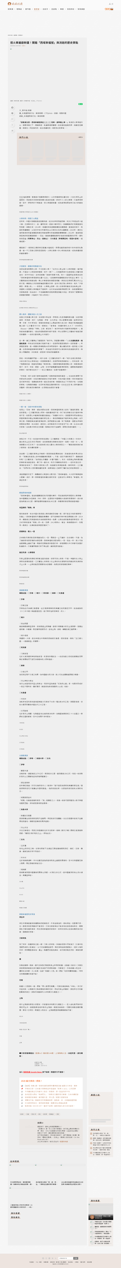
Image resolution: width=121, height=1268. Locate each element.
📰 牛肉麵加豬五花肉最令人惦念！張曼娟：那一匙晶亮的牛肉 (45, 1091)
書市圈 (28, 9)
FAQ (37, 1262)
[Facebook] (12, 108)
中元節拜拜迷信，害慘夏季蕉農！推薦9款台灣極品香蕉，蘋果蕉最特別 (21, 1184)
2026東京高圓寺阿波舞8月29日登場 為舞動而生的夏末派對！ (72, 1183)
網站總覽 (89, 1262)
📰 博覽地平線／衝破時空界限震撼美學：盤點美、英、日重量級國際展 (49, 1100)
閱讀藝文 (20, 35)
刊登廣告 (31, 1262)
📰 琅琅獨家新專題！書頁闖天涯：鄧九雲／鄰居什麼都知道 (44, 1097)
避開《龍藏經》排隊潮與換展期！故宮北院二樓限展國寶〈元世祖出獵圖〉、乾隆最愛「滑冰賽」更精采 (102, 1139)
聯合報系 (70, 1262)
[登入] (110, 4)
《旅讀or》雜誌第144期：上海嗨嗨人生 (50, 1053)
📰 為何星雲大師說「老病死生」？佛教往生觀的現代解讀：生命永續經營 (49, 1094)
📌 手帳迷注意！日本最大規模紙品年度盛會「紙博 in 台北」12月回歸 (48, 1088)
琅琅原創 (70, 9)
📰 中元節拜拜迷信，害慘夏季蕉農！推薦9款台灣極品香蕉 (44, 1103)
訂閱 (75, 1258)
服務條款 (52, 1262)
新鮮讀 (10, 9)
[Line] (12, 113)
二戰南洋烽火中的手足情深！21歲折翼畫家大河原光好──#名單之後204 (21, 1207)
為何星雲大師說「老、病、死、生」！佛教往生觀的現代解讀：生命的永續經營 (47, 1184)
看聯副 (19, 9)
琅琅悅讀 (10, 35)
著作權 (57, 1262)
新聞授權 (46, 1262)
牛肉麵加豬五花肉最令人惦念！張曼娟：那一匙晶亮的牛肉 (102, 1153)
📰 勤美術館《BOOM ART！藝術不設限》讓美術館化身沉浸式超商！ (48, 1106)
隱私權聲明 (63, 1262)
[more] (80, 137)
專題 (62, 9)
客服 (40, 1262)
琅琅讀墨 (81, 9)
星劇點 (54, 9)
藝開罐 (36, 9)
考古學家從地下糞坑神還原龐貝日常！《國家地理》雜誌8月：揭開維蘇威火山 (102, 1149)
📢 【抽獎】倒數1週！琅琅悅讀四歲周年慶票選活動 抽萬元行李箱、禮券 (49, 1086)
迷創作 (45, 9)
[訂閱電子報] (108, 9)
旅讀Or (24, 46)
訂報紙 (76, 1262)
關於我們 (83, 1262)
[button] (12, 119)
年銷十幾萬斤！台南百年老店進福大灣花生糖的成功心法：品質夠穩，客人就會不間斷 (102, 1144)
